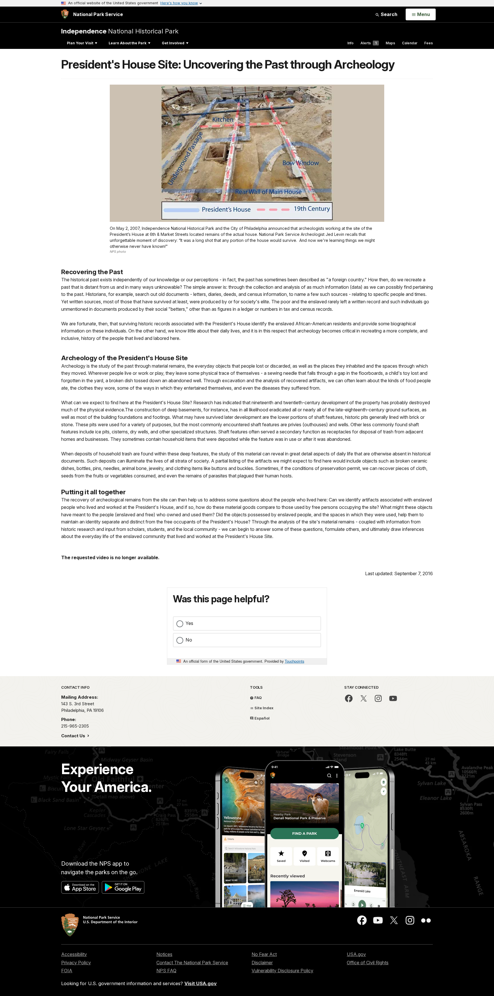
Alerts (368, 43)
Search (388, 14)
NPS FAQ (166, 970)
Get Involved (173, 43)
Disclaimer (262, 962)
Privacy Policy (76, 962)
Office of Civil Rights (368, 962)
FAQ (258, 697)
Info (350, 43)
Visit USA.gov (200, 983)
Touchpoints (294, 661)
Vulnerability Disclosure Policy (282, 970)
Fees (428, 43)
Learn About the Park (127, 43)
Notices (164, 954)
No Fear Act (264, 954)
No (189, 640)
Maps (390, 43)
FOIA (66, 970)
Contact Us (73, 735)
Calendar (409, 43)
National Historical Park (119, 31)
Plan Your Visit (80, 43)
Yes (189, 623)
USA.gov (356, 954)
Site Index (264, 708)
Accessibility (74, 954)
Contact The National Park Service (192, 962)
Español (262, 718)
